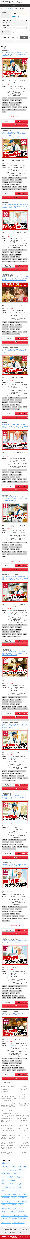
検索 (24, 37)
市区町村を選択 (16, 16)
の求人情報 (6, 1163)
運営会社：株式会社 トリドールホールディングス (17, 1229)
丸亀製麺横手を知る (15, 116)
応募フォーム (21, 121)
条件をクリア (15, 37)
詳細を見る (8, 121)
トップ (2, 1229)
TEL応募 (15, 125)
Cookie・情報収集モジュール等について (15, 1232)
